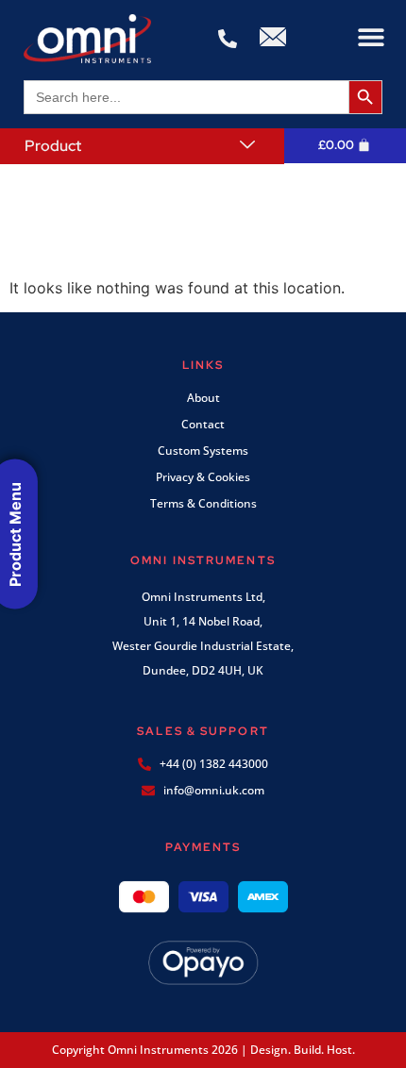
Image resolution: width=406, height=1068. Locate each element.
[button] (370, 37)
